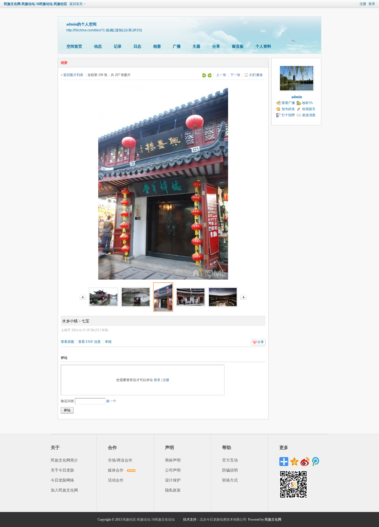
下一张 (235, 75)
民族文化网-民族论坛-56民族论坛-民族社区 (35, 4)
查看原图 (67, 342)
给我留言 (308, 109)
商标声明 (173, 460)
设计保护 (173, 480)
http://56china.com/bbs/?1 (85, 30)
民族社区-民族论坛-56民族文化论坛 (149, 519)
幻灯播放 (256, 75)
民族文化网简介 (64, 460)
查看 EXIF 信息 (89, 342)
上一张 (221, 75)
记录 (118, 46)
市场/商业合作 (120, 460)
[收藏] (110, 30)
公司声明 (173, 470)
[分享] (128, 30)
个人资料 (263, 46)
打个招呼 (288, 115)
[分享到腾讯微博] (315, 461)
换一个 (111, 401)
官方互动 (230, 460)
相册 (157, 46)
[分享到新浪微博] (304, 461)
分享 (216, 46)
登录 (371, 4)
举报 (108, 342)
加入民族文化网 (64, 490)
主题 (196, 46)
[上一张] (82, 297)
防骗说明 (230, 470)
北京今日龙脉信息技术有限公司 (223, 519)
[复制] (119, 30)
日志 (137, 46)
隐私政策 (173, 490)
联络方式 (230, 480)
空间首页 (74, 46)
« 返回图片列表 (72, 75)
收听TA (307, 103)
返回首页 (76, 4)
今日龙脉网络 (62, 480)
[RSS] (137, 30)
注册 (363, 4)
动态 (98, 46)
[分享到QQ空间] (294, 461)
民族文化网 (273, 519)
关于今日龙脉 (62, 470)
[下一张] (243, 297)
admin (296, 97)
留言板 (238, 46)
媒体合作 (115, 470)
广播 (177, 46)
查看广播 (288, 103)
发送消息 (308, 115)
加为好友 (288, 109)
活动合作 (115, 480)
